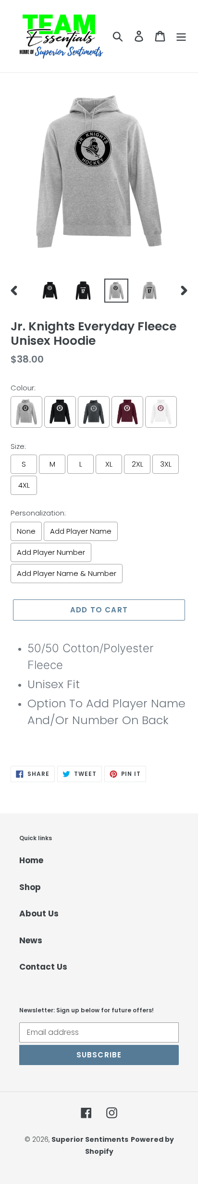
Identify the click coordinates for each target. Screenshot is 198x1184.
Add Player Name (80, 531)
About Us (39, 913)
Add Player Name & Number (66, 573)
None (26, 531)
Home (31, 860)
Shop (30, 887)
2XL (137, 464)
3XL (166, 464)
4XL (24, 485)
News (30, 940)
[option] (50, 290)
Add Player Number (51, 552)
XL (108, 464)
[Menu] (181, 36)
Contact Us (43, 967)
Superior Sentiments (89, 1139)
